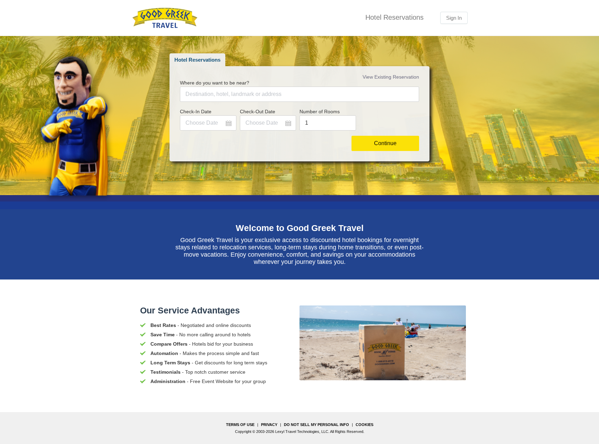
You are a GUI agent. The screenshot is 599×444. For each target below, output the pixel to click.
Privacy (269, 425)
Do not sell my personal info (316, 425)
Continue (385, 143)
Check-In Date (195, 111)
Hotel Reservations (197, 60)
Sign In (454, 18)
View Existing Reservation (391, 77)
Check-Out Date (257, 111)
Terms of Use (240, 425)
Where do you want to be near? (214, 83)
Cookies (364, 425)
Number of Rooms (320, 111)
